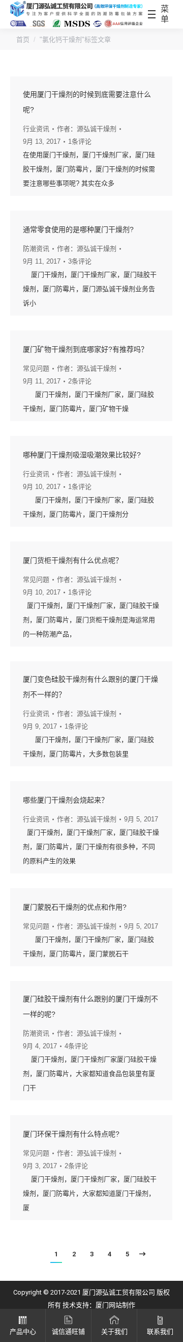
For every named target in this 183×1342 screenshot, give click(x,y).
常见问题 (36, 368)
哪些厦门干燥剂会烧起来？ (65, 800)
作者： (86, 129)
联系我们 (160, 1331)
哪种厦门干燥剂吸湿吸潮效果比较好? (82, 455)
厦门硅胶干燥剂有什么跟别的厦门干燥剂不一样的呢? (90, 1006)
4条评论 (76, 1046)
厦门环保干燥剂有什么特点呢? (71, 1134)
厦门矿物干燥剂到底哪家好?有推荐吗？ (85, 349)
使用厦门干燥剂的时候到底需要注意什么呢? (87, 102)
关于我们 (114, 1331)
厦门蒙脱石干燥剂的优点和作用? (75, 907)
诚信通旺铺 (68, 1331)
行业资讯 (36, 129)
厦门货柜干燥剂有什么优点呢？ (73, 560)
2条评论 (80, 381)
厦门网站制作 (115, 1305)
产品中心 (23, 1331)
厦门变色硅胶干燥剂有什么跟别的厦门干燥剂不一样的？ (90, 687)
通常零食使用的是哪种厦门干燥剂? (78, 229)
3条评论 (80, 261)
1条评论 (80, 141)
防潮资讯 (36, 248)
